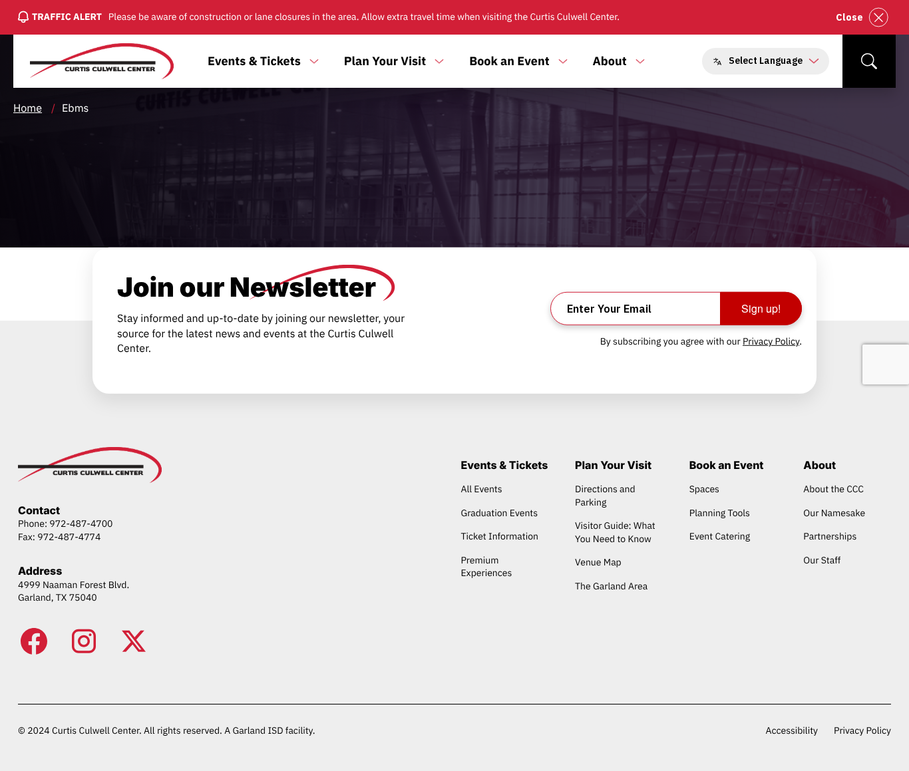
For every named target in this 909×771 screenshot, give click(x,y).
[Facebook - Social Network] (34, 641)
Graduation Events (499, 513)
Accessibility (792, 730)
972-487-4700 (80, 524)
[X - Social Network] (134, 641)
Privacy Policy (771, 341)
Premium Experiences (486, 566)
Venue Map (598, 562)
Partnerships (829, 536)
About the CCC (833, 489)
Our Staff (821, 560)
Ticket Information (499, 536)
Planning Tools (719, 513)
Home (27, 108)
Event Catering (720, 536)
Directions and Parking (605, 495)
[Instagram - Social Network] (84, 641)
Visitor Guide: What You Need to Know (615, 532)
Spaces (704, 489)
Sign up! (761, 308)
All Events (481, 489)
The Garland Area (611, 586)
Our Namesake (834, 513)
